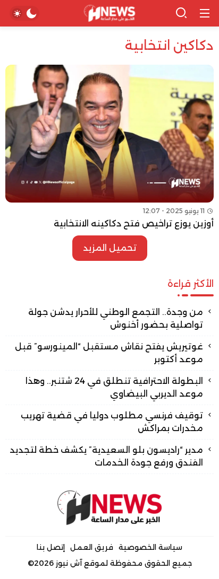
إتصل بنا (51, 547)
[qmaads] (109, 507)
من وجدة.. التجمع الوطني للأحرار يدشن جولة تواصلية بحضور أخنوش (115, 318)
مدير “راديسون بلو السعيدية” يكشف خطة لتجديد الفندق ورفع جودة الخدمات (106, 456)
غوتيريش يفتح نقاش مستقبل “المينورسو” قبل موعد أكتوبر (109, 352)
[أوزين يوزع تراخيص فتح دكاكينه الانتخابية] (109, 147)
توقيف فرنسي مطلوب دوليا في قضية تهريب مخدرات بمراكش (112, 421)
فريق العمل (91, 547)
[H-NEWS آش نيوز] (110, 13)
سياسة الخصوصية (150, 547)
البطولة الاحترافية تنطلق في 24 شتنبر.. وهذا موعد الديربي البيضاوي (114, 387)
